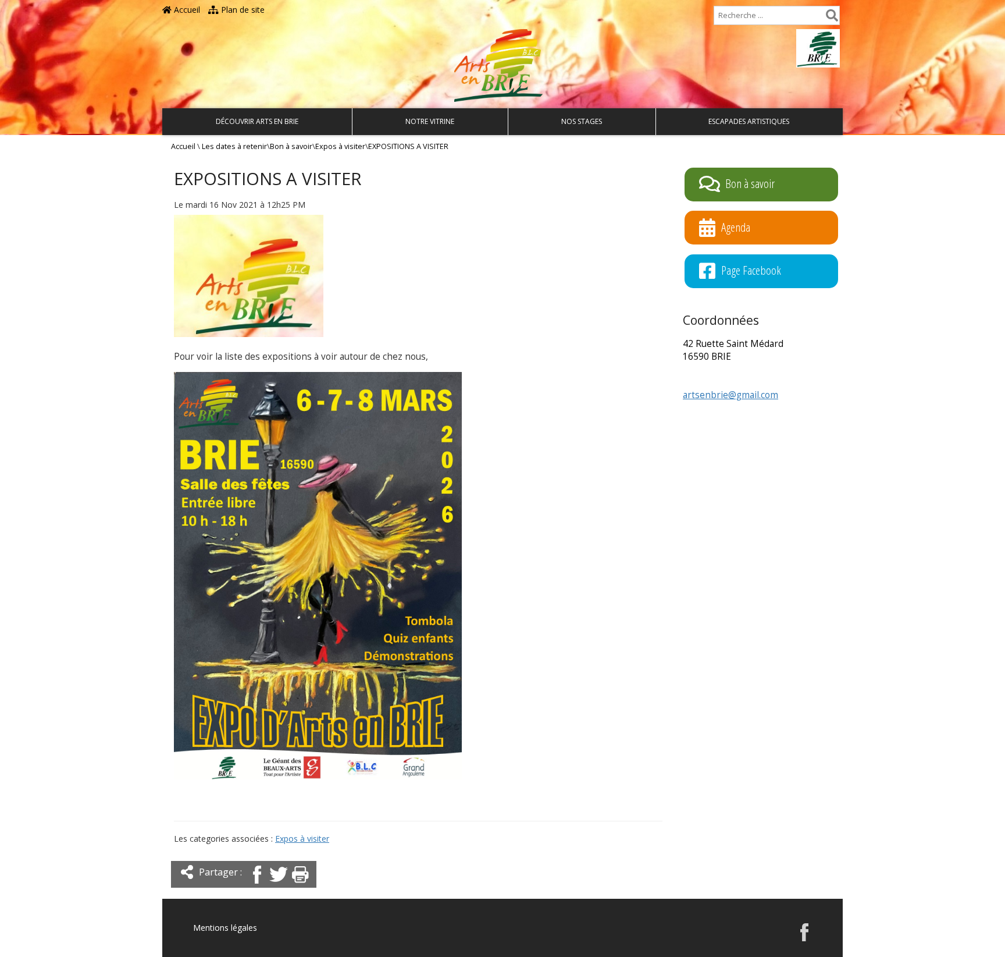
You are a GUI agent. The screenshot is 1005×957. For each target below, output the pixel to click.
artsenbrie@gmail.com (730, 395)
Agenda (735, 226)
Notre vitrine (429, 121)
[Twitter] (278, 884)
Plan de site (242, 9)
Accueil (186, 9)
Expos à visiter (340, 146)
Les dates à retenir (234, 146)
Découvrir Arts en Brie (257, 121)
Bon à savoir (291, 146)
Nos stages (581, 121)
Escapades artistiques (748, 121)
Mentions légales (225, 927)
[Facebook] (257, 884)
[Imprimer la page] (300, 884)
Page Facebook (751, 270)
